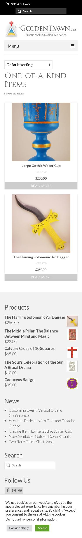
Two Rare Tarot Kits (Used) (31, 441)
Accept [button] (42, 528)
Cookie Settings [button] (19, 528)
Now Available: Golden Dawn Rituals (40, 436)
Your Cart (20, 3)
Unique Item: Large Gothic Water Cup (40, 431)
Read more (41, 185)
